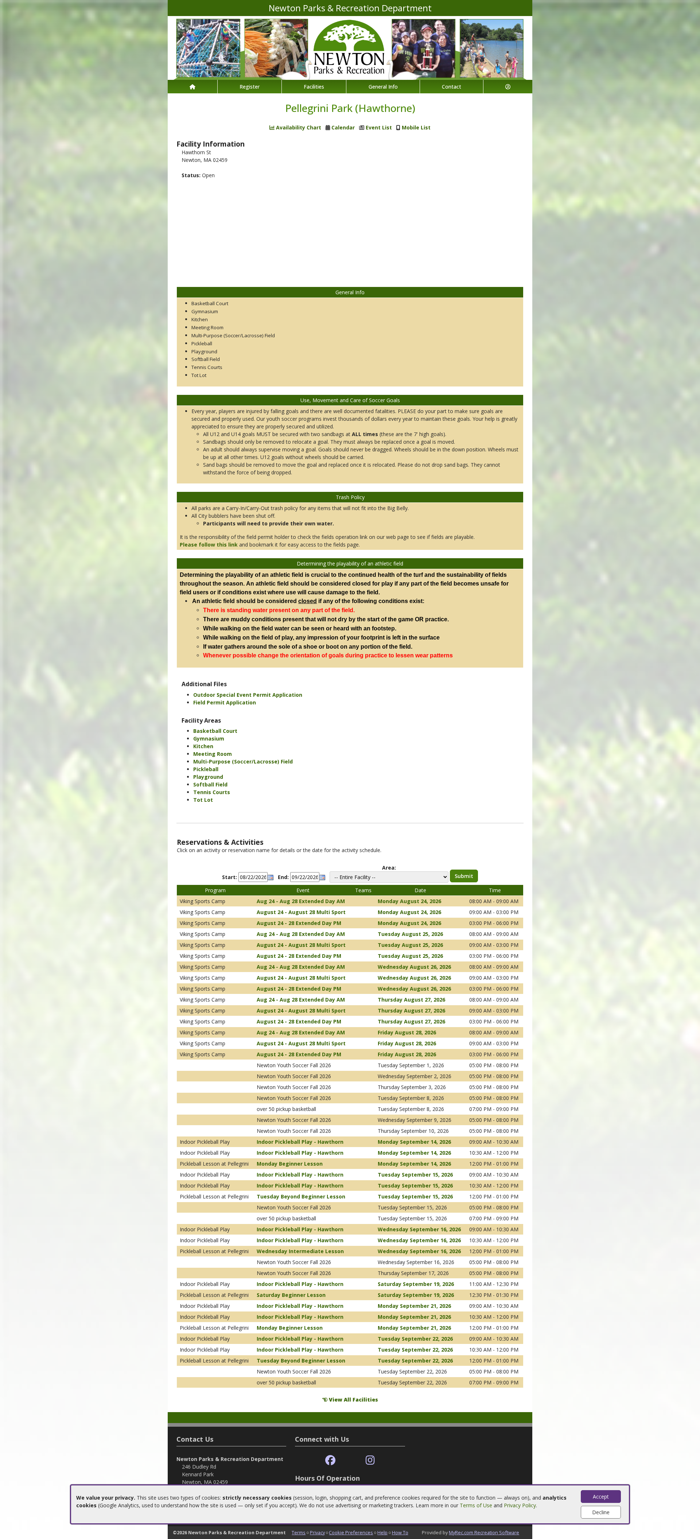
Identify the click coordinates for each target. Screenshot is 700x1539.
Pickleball (205, 769)
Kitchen (203, 746)
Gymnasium (208, 738)
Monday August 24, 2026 (409, 901)
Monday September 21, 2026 (414, 1305)
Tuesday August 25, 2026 (410, 933)
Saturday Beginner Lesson (291, 1294)
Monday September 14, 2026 (414, 1141)
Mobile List (416, 127)
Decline (601, 1512)
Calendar (343, 127)
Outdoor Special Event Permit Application (247, 694)
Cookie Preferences (351, 1532)
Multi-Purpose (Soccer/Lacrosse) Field (243, 761)
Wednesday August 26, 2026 (414, 966)
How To (400, 1532)
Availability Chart (298, 127)
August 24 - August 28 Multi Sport (301, 912)
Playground (208, 776)
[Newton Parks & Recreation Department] (350, 47)
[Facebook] (330, 1460)
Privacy (317, 1532)
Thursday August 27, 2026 (411, 999)
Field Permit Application (224, 702)
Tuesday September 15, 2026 (415, 1174)
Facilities (314, 86)
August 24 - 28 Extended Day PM (299, 923)
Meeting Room (212, 753)
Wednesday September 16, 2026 (419, 1229)
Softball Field (210, 784)
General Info (383, 86)
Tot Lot (203, 799)
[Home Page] (192, 86)
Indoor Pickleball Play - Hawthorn (300, 1141)
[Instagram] (370, 1460)
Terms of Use (476, 1505)
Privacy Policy (520, 1505)
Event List (379, 127)
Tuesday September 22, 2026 (415, 1338)
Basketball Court (215, 730)
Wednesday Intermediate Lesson (300, 1251)
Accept (601, 1496)
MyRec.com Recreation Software (484, 1532)
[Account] (507, 86)
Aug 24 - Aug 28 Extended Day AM (301, 901)
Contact (451, 86)
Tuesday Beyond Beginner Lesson (301, 1196)
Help (382, 1532)
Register (250, 86)
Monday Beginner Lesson (290, 1163)
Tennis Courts (211, 792)
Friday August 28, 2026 (407, 1032)
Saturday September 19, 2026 (416, 1283)
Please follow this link (209, 544)
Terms (299, 1532)
